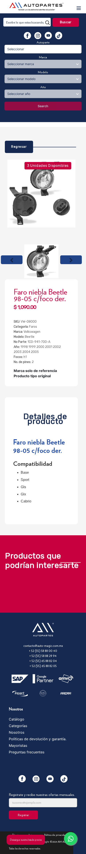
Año (43, 87)
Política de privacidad (55, 834)
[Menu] (78, 6)
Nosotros (16, 732)
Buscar (65, 22)
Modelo (43, 72)
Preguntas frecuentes (26, 752)
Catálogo (16, 719)
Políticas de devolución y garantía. (37, 739)
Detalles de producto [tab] (45, 418)
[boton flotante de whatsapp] (70, 838)
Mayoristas (18, 745)
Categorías (18, 726)
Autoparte (43, 42)
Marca (43, 57)
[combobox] (27, 22)
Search (43, 106)
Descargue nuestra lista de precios (26, 839)
